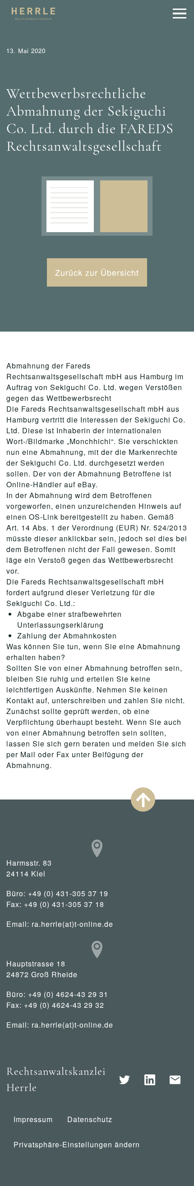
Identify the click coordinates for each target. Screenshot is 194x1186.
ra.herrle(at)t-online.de (72, 924)
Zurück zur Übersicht (97, 272)
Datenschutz (89, 1119)
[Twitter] (124, 1080)
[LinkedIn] (149, 1080)
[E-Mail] (175, 1080)
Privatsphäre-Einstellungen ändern (77, 1144)
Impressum (33, 1119)
